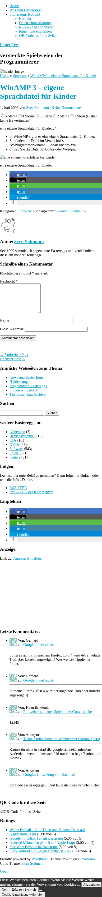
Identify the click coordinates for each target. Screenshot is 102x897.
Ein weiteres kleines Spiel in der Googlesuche (57, 712)
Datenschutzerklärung (35, 23)
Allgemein (17, 432)
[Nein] (40, 890)
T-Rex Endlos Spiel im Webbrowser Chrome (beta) (61, 739)
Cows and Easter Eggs (26, 377)
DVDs (14, 444)
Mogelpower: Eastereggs (28, 386)
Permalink (78, 211)
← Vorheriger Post (14, 355)
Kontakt (25, 19)
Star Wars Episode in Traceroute (33, 847)
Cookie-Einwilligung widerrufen (22, 894)
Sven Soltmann (37, 108)
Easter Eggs (9, 45)
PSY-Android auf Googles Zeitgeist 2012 (40, 851)
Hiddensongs (19, 382)
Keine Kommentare (66, 108)
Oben (4, 871)
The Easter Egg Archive (27, 394)
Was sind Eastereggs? (25, 10)
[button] (18, 175)
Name (4, 320)
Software (25, 211)
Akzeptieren (91, 884)
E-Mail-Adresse (12, 329)
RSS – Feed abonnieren (37, 27)
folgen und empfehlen (35, 31)
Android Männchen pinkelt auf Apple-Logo (42, 843)
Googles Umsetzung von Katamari (49, 775)
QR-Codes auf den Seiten (38, 36)
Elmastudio (86, 859)
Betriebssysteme (21, 436)
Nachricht (9, 281)
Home (14, 6)
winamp (62, 211)
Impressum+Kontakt (24, 14)
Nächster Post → (12, 359)
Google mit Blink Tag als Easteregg (36, 838)
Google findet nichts (38, 645)
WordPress (40, 859)
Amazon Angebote (27, 558)
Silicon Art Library (23, 390)
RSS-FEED (18, 488)
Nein (5, 889)
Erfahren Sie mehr (24, 889)
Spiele (14, 453)
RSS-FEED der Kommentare (31, 492)
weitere (14, 457)
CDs (12, 440)
